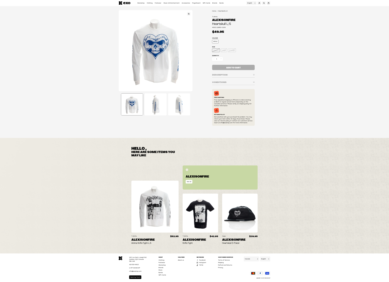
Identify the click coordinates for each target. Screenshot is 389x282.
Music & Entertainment (172, 3)
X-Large (232, 50)
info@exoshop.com (135, 271)
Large (224, 50)
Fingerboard (196, 3)
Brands (214, 3)
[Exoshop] (120, 258)
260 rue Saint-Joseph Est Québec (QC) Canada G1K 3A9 (138, 259)
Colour (215, 38)
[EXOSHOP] (124, 3)
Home (214, 11)
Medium (216, 50)
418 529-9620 (134, 264)
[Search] (264, 3)
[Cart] (268, 3)
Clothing (150, 3)
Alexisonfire (224, 19)
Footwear (158, 3)
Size (213, 46)
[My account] (259, 3)
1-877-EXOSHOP (134, 268)
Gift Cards (206, 3)
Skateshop (140, 3)
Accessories (186, 3)
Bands (221, 3)
